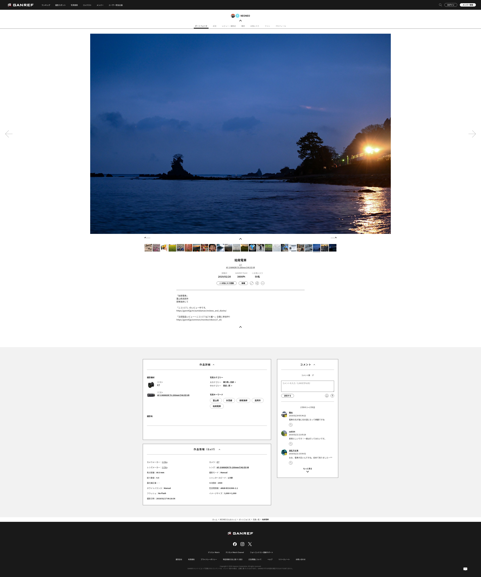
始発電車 (217, 406)
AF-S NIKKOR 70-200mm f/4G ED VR (240, 267)
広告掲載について (255, 559)
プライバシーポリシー (209, 559)
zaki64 (292, 432)
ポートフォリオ (201, 26)
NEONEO (245, 15)
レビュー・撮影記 (229, 26)
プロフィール (280, 26)
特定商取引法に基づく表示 (233, 559)
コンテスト (87, 5)
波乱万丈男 (293, 451)
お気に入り (254, 26)
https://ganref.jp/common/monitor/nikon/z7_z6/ (199, 319)
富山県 (216, 400)
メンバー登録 (468, 5)
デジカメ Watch (214, 552)
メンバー (100, 5)
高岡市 (258, 400)
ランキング (45, 5)
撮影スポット (60, 5)
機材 (243, 26)
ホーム (214, 519)
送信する (287, 395)
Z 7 (240, 265)
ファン (267, 26)
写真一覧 (256, 519)
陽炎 (291, 413)
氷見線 (229, 400)
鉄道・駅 (226, 385)
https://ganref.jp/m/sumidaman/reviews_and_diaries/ (201, 310)
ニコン (165, 462)
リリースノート (284, 559)
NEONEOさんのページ (228, 519)
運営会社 (179, 559)
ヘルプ (270, 559)
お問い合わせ (301, 559)
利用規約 (191, 559)
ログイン (450, 5)
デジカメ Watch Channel (235, 552)
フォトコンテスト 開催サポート (261, 552)
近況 (214, 26)
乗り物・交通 (228, 382)
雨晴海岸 (243, 400)
